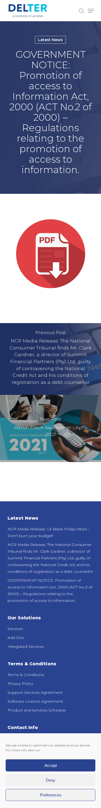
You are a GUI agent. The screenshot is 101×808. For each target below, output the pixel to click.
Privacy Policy (20, 683)
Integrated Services (26, 646)
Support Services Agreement (35, 692)
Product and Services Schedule (37, 710)
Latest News (50, 39)
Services (15, 628)
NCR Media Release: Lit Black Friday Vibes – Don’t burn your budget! (49, 532)
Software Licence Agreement (35, 701)
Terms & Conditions (26, 674)
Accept (50, 765)
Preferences (50, 795)
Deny (50, 780)
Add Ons (16, 637)
